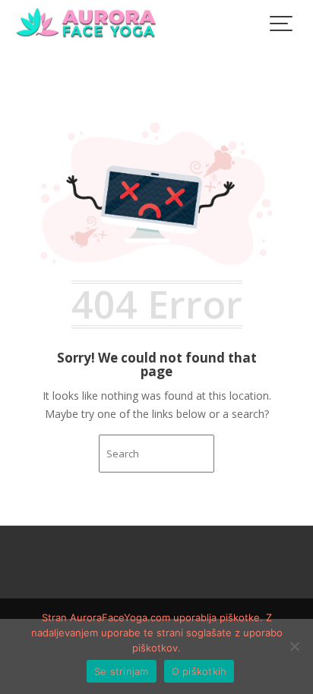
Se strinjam (121, 671)
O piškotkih (199, 671)
